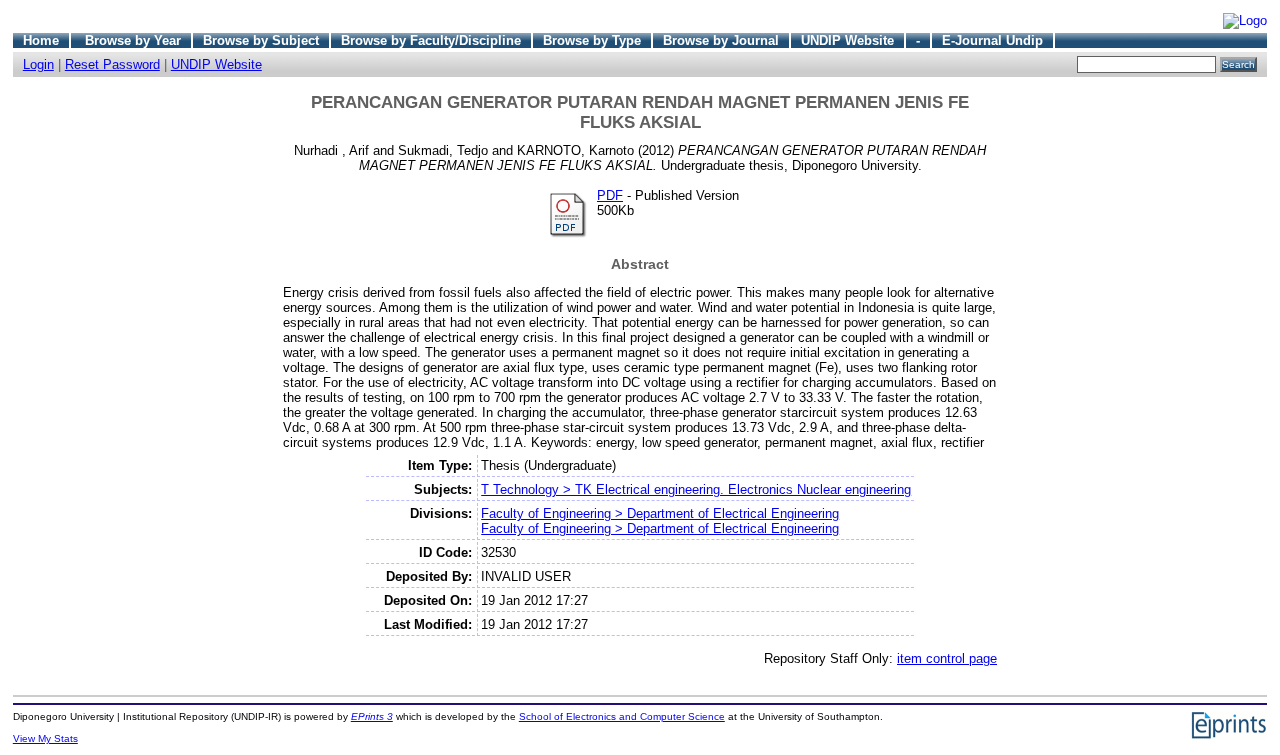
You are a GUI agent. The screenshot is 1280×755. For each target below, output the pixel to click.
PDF (610, 195)
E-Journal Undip (992, 40)
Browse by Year (133, 40)
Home (41, 40)
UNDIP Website (847, 40)
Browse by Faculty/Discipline (431, 40)
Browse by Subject (261, 40)
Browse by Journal (721, 40)
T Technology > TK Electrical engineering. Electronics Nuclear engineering (696, 489)
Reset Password (112, 64)
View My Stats (45, 738)
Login (38, 64)
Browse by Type (592, 40)
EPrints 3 (372, 716)
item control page (947, 658)
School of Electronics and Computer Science (622, 716)
